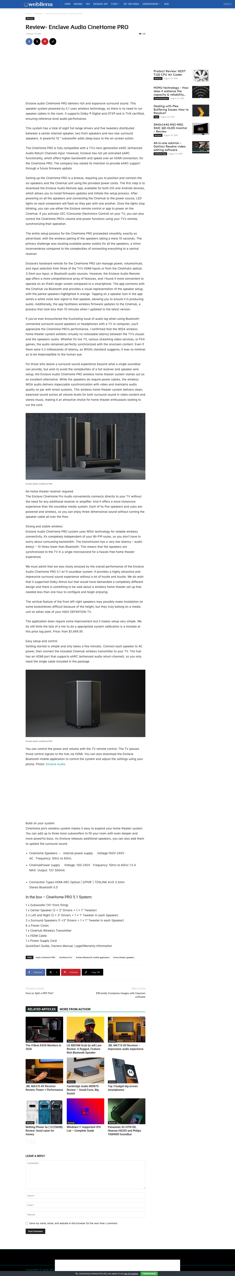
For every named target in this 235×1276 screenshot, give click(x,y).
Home (28, 13)
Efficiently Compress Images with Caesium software (120, 995)
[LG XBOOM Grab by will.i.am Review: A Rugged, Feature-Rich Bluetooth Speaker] (85, 1030)
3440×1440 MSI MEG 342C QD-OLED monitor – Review (170, 128)
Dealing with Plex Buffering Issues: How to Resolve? (171, 109)
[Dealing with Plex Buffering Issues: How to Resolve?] (200, 110)
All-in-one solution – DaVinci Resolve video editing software (169, 146)
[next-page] (33, 1141)
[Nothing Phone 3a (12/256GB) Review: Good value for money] (44, 1111)
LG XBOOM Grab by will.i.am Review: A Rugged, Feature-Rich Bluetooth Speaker (84, 1049)
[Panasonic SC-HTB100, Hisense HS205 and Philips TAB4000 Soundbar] (126, 1111)
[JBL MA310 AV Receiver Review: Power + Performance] (44, 1070)
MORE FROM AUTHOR (75, 1009)
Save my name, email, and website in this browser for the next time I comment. (73, 1223)
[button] (227, 4)
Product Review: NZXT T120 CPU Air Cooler (170, 72)
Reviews (38, 13)
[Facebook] (29, 41)
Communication (161, 98)
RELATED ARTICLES (42, 1009)
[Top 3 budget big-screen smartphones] (126, 1070)
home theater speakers (123, 957)
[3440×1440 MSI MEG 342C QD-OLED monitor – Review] (200, 129)
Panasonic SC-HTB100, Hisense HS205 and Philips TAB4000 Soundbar (124, 1130)
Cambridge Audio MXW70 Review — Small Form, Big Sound (83, 1090)
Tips (156, 117)
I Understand (149, 1273)
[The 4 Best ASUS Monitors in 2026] (44, 1030)
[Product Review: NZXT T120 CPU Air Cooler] (200, 75)
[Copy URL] (52, 41)
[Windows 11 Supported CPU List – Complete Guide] (85, 1111)
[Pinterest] (44, 41)
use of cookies (131, 1273)
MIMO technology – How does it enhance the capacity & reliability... (171, 91)
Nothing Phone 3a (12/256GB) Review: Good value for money (44, 1130)
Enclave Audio (55, 764)
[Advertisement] (85, 75)
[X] (37, 41)
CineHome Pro (65, 957)
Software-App (160, 153)
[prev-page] (28, 1141)
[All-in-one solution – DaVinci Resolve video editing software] (200, 147)
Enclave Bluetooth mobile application (93, 957)
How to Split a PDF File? (39, 993)
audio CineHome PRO (45, 957)
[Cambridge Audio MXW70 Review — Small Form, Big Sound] (85, 1070)
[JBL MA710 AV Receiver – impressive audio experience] (126, 1030)
